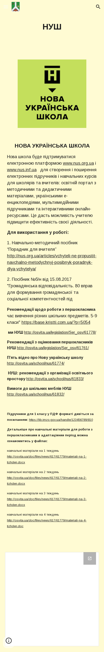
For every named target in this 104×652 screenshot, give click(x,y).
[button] (6, 6)
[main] (52, 26)
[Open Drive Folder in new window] (89, 558)
